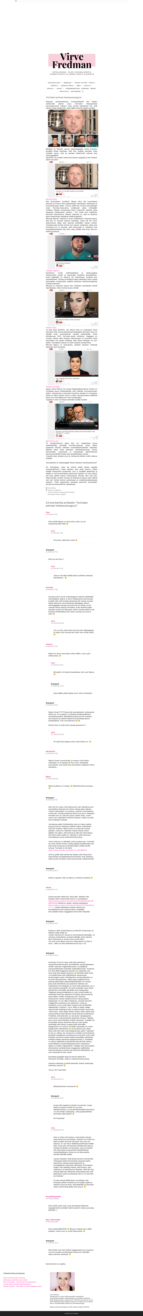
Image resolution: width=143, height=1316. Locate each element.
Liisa (47, 512)
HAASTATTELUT (64, 91)
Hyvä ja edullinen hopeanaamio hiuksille (61, 492)
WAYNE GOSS (51, 199)
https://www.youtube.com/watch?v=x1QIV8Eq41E (67, 850)
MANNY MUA (51, 328)
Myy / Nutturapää (53, 1220)
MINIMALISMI (67, 83)
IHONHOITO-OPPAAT (67, 85)
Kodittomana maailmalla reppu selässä (15, 1280)
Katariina (49, 587)
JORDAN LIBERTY (53, 271)
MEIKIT (79, 85)
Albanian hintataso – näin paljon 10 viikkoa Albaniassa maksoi (22, 1286)
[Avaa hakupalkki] (82, 91)
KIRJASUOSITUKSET (54, 83)
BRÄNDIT (93, 88)
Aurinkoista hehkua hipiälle (57, 494)
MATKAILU (50, 88)
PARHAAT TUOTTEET (81, 83)
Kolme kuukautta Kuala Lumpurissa (14, 1278)
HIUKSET (59, 88)
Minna (48, 777)
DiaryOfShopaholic (53, 1197)
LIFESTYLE (87, 85)
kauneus (50, 490)
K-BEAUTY (92, 83)
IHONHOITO (54, 85)
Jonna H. (49, 644)
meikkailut (57, 490)
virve (53, 531)
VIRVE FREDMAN (76, 91)
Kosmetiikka (52, 488)
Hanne (48, 887)
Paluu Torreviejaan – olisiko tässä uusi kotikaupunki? (19, 1282)
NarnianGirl (50, 751)
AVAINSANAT (85, 88)
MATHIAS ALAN (52, 441)
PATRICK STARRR (53, 387)
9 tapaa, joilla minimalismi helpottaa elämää (17, 1284)
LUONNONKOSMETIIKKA (72, 88)
